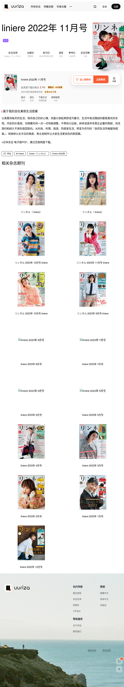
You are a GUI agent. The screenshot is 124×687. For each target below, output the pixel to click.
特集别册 (48, 6)
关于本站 (77, 625)
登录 (104, 6)
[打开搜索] (95, 6)
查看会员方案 (50, 91)
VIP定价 (77, 611)
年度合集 (61, 6)
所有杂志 (36, 6)
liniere (21, 153)
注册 (116, 6)
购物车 (76, 605)
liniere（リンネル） (38, 153)
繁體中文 (104, 592)
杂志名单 (77, 598)
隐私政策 (106, 650)
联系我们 (77, 631)
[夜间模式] (119, 669)
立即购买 (100, 79)
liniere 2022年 (58, 153)
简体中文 (104, 598)
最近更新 (77, 592)
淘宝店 (103, 605)
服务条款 (92, 650)
